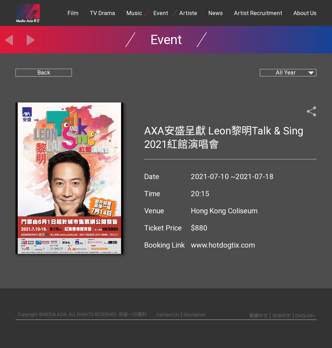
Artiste (188, 13)
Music (134, 13)
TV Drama (102, 13)
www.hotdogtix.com (223, 245)
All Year (286, 72)
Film (73, 13)
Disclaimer (194, 314)
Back (43, 72)
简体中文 (281, 315)
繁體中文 (258, 315)
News (215, 13)
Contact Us (167, 314)
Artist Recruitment (258, 13)
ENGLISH (304, 315)
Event (160, 13)
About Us (304, 13)
